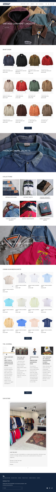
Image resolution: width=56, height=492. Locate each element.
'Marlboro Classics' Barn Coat (33, 71)
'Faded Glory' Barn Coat (8, 70)
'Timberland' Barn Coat (7, 120)
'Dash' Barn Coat (31, 96)
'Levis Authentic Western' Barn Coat (21, 71)
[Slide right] (30, 468)
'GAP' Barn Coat (44, 120)
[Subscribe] (21, 488)
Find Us (11, 464)
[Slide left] (25, 468)
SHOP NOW (16, 154)
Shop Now (6, 27)
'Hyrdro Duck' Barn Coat (46, 70)
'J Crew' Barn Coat (19, 96)
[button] (46, 4)
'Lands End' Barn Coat (20, 120)
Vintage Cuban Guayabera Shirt (8, 290)
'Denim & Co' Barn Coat (7, 96)
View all (28, 128)
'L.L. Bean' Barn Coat (32, 120)
